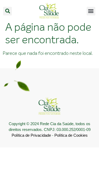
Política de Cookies (71, 135)
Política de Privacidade (31, 135)
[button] (7, 11)
